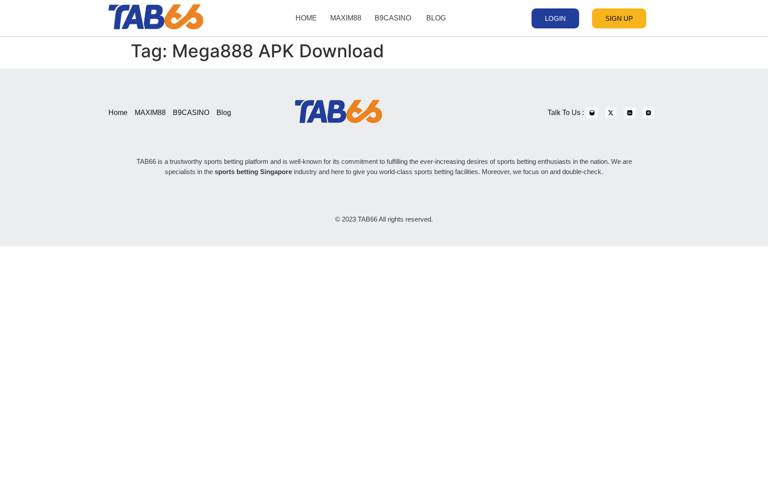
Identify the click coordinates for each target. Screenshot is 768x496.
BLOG (436, 18)
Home (306, 18)
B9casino (394, 18)
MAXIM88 (345, 18)
